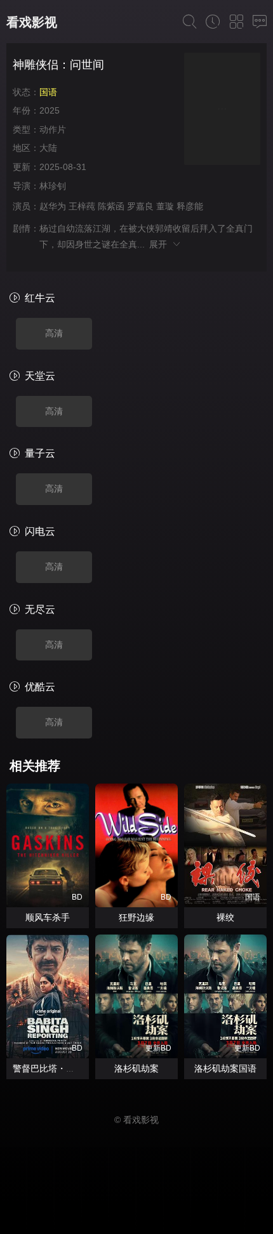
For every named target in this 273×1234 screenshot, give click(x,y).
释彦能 (189, 206)
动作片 (52, 129)
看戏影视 (31, 22)
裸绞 (225, 917)
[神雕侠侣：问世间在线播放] (222, 111)
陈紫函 (111, 206)
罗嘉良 (140, 206)
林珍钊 (52, 186)
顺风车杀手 (47, 917)
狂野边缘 (136, 917)
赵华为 (52, 206)
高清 (54, 333)
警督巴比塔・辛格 (48, 1068)
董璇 (165, 206)
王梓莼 (82, 206)
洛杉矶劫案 (136, 1068)
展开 (160, 244)
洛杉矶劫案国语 (225, 1068)
